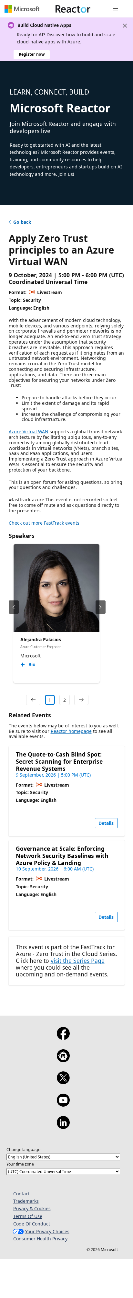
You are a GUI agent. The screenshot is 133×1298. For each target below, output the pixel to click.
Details (106, 823)
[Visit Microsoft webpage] (22, 8)
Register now (32, 54)
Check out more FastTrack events (44, 523)
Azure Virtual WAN (28, 431)
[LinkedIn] (63, 1126)
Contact (21, 1193)
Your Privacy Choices (47, 1231)
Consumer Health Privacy (40, 1238)
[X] (63, 1082)
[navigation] (33, 700)
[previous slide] (14, 607)
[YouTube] (63, 1104)
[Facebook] (63, 1037)
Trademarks (26, 1201)
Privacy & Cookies (32, 1208)
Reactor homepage (71, 731)
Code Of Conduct (31, 1224)
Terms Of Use (27, 1216)
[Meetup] (63, 1060)
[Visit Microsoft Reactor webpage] (73, 8)
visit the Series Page (78, 960)
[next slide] (101, 607)
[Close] (125, 25)
